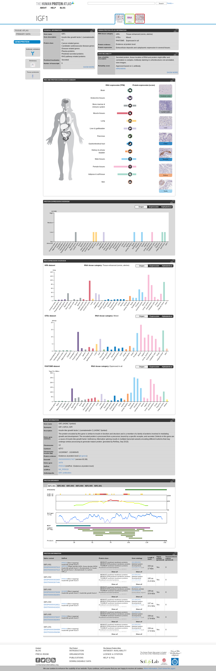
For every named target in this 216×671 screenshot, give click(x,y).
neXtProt (47, 469)
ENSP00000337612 (52, 567)
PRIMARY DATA (23, 34)
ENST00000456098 (52, 632)
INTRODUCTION (76, 651)
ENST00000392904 (52, 620)
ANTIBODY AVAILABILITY (115, 651)
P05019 (62, 466)
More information (150, 668)
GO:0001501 (136, 562)
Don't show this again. (167, 668)
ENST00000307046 (52, 582)
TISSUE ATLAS (22, 30)
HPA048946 (121, 69)
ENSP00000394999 (52, 630)
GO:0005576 (136, 590)
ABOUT (43, 8)
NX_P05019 (63, 469)
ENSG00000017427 (67, 459)
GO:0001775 (136, 567)
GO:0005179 (136, 587)
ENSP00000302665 (52, 580)
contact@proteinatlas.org (47, 665)
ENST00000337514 (52, 570)
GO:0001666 (136, 580)
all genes (83, 456)
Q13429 (64, 591)
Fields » (170, 3)
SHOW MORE (88, 67)
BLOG (62, 8)
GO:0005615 (136, 594)
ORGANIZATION (76, 654)
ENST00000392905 (52, 595)
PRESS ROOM (42, 654)
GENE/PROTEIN (22, 42)
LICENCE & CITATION (113, 654)
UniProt (46, 466)
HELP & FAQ (109, 658)
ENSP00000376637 (52, 617)
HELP (53, 8)
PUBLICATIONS (76, 658)
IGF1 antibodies (65, 473)
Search (161, 3)
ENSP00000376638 (52, 592)
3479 (61, 463)
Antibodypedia (49, 473)
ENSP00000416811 (52, 605)
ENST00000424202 (52, 607)
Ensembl (47, 459)
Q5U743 (64, 566)
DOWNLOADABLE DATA (80, 661)
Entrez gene (48, 463)
